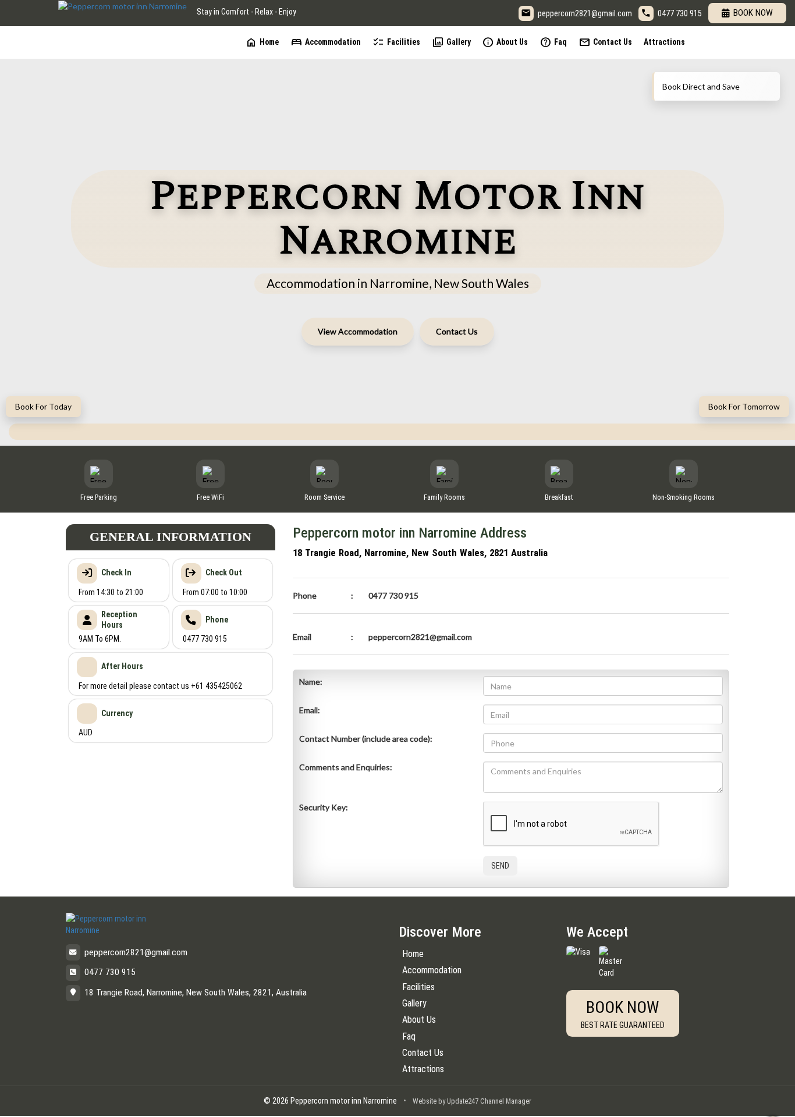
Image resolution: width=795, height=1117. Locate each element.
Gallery (451, 42)
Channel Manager (505, 1101)
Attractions (664, 42)
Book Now (753, 13)
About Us (505, 42)
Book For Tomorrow (744, 406)
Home (262, 42)
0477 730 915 (680, 13)
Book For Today (43, 406)
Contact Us (605, 42)
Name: (310, 681)
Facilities (396, 42)
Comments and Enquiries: (345, 767)
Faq (553, 42)
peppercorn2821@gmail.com (585, 13)
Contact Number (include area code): (365, 739)
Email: (309, 710)
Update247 (462, 1101)
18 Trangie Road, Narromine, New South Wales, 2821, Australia (195, 992)
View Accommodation (358, 331)
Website (424, 1101)
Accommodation (325, 42)
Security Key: (323, 807)
